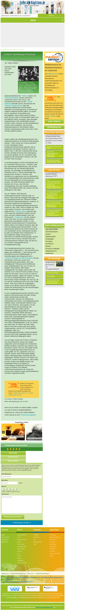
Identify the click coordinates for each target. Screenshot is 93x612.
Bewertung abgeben (28, 415)
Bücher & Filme (53, 539)
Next (40, 432)
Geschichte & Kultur (21, 539)
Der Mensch (49, 243)
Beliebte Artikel (5, 541)
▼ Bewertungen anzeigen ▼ (21, 522)
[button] (51, 15)
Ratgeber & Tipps (21, 548)
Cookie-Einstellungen (42, 573)
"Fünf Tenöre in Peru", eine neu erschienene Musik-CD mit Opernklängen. (54, 204)
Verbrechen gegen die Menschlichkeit (19, 258)
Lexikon (22, 49)
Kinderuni (19, 558)
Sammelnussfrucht (52, 231)
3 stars (9, 489)
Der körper (49, 241)
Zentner (48, 234)
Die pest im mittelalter (52, 248)
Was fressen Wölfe (52, 229)
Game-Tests (52, 551)
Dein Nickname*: (7, 474)
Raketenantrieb (50, 236)
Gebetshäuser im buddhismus (51, 252)
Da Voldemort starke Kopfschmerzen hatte (53, 161)
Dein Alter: (5, 480)
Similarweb (29, 581)
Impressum (5, 573)
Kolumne (19, 541)
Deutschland (36, 537)
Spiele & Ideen (53, 544)
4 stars (12, 489)
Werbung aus (55, 127)
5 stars (15, 489)
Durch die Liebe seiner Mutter (54, 147)
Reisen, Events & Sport (55, 553)
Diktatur (25, 96)
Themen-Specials (5, 537)
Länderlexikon (20, 560)
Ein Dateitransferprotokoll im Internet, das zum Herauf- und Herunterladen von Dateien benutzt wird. (54, 184)
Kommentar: (5, 494)
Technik (19, 555)
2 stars (6, 489)
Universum (19, 551)
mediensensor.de (53, 74)
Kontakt (3, 534)
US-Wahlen (36, 534)
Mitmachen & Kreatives (55, 537)
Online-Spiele (53, 534)
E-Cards (51, 555)
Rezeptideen (52, 548)
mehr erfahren (54, 121)
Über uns (30, 573)
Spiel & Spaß (54, 529)
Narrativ (48, 246)
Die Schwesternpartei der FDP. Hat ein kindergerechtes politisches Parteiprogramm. (54, 195)
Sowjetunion (19, 217)
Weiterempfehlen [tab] (13, 461)
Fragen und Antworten (22, 562)
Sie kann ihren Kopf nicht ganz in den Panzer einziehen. (53, 281)
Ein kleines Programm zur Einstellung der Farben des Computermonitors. (54, 213)
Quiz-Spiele (52, 541)
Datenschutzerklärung (18, 573)
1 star (3, 489)
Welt (34, 539)
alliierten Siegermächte (13, 106)
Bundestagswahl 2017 (22, 534)
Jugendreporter (53, 546)
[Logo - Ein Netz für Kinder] (15, 588)
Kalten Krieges (20, 211)
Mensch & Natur (20, 544)
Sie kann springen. (53, 272)
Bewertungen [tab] (13, 453)
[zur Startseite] (32, 4)
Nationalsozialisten (12, 98)
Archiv (35, 544)
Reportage (37, 529)
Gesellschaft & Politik (21, 546)
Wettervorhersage (38, 541)
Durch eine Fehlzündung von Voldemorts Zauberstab (52, 154)
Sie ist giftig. (51, 276)
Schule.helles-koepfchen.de (44, 607)
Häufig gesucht (5, 539)
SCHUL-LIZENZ (50, 116)
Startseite (5, 529)
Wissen (15, 49)
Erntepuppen (50, 239)
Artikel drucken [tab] (13, 457)
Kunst (18, 553)
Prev (3, 432)
